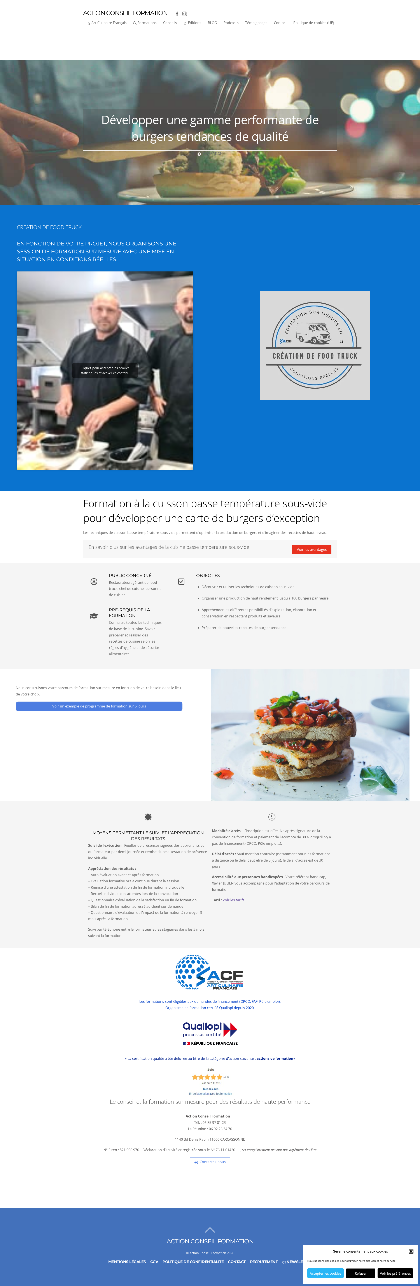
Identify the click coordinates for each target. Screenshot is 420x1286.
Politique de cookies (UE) (313, 22)
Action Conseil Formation (208, 1253)
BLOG (212, 22)
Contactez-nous (213, 1161)
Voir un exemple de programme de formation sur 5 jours (99, 706)
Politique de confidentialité (193, 1262)
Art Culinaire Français (109, 22)
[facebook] (177, 12)
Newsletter (299, 1262)
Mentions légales (127, 1262)
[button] (411, 1251)
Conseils (170, 22)
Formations (147, 22)
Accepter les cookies (325, 1273)
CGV (154, 1262)
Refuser (361, 1273)
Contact (280, 22)
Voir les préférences (395, 1273)
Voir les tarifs (233, 900)
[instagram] (185, 12)
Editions (194, 22)
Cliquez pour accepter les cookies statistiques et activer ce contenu (105, 370)
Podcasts (231, 22)
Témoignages (256, 22)
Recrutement (264, 1262)
